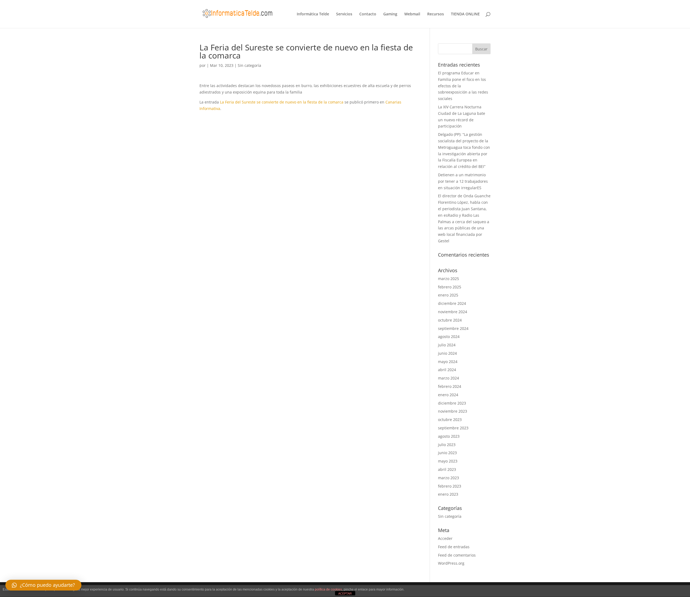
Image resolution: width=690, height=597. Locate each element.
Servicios (344, 14)
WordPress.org (451, 563)
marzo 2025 (448, 278)
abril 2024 (447, 369)
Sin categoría (249, 65)
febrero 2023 (449, 486)
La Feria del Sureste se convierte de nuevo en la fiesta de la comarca (281, 102)
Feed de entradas (454, 546)
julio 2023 (447, 444)
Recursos (435, 14)
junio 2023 (447, 452)
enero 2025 (448, 295)
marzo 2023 (448, 477)
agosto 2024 (449, 336)
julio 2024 (447, 344)
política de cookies (328, 589)
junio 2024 (447, 353)
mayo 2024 (447, 361)
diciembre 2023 (452, 403)
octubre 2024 (450, 320)
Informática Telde (313, 14)
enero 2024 (448, 394)
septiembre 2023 (453, 427)
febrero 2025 (449, 286)
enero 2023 (448, 494)
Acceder (445, 538)
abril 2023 (447, 469)
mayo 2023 (447, 461)
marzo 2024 (448, 378)
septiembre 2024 (453, 328)
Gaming (390, 14)
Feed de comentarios (457, 555)
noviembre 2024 (452, 311)
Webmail (412, 14)
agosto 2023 (449, 436)
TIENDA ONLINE (465, 14)
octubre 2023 (450, 419)
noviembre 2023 (452, 411)
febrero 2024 (449, 386)
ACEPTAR (345, 593)
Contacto (367, 14)
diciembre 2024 (452, 303)
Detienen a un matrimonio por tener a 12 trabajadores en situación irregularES (463, 181)
